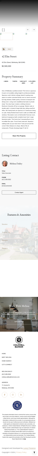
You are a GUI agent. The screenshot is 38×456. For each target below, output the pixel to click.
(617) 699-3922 (6, 179)
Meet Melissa (6, 357)
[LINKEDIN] (21, 394)
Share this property (19, 136)
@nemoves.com (15, 377)
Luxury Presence (29, 448)
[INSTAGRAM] (13, 394)
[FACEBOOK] (4, 394)
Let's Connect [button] (19, 321)
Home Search (6, 361)
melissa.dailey (6, 377)
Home (4, 353)
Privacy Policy (21, 452)
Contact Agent (19, 192)
